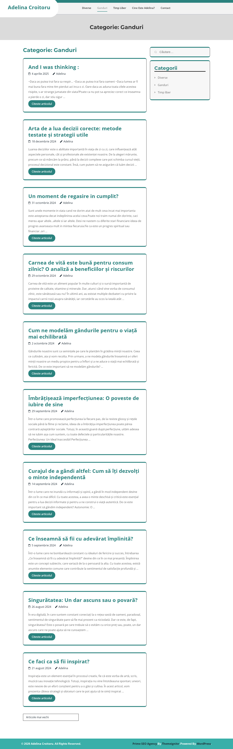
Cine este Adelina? (143, 8)
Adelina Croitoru (29, 7)
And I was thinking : (53, 66)
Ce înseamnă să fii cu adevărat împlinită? (80, 538)
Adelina (61, 74)
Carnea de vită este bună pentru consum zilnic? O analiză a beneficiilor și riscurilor (81, 265)
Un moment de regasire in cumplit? (73, 196)
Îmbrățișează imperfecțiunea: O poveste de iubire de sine (83, 401)
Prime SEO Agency (145, 744)
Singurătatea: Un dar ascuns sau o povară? (82, 599)
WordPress (204, 744)
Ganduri (102, 8)
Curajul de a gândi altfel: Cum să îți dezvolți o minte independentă (83, 474)
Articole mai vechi (37, 717)
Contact (165, 8)
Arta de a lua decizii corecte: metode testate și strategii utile (75, 131)
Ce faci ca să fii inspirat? (58, 661)
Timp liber (119, 8)
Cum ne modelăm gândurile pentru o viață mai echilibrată (82, 333)
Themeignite (170, 744)
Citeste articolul (42, 104)
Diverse (86, 8)
